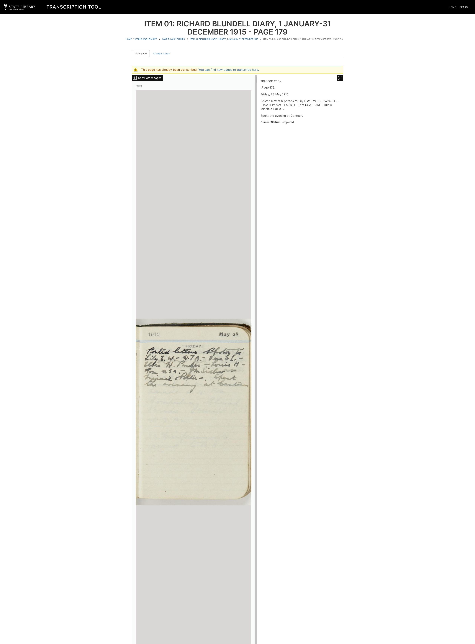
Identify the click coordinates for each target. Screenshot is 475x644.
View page (142, 53)
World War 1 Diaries (173, 39)
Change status (161, 53)
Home (452, 7)
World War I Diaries (146, 39)
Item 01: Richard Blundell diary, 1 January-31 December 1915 (224, 39)
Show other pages (149, 77)
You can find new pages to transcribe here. (228, 69)
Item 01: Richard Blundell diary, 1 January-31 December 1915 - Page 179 (303, 39)
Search (464, 7)
